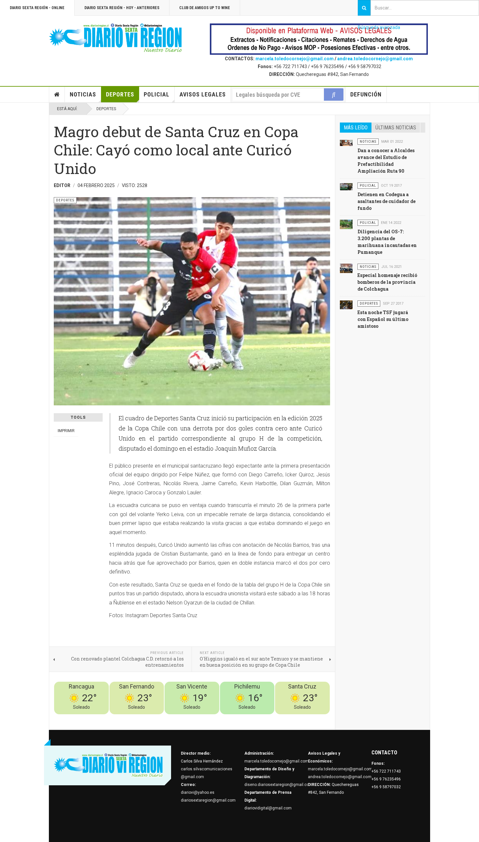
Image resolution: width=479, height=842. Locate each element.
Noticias (83, 94)
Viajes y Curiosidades (281, 718)
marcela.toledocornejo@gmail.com (294, 58)
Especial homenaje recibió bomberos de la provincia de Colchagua (387, 282)
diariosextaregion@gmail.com (208, 800)
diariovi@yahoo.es (197, 792)
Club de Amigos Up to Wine (204, 8)
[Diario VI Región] (115, 38)
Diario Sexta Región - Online (37, 8)
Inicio (57, 94)
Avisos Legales (203, 94)
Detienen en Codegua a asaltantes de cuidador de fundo (386, 201)
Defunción (366, 94)
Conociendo (215, 718)
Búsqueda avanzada (379, 27)
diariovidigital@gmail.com (268, 808)
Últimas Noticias (395, 127)
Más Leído (356, 127)
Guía (308, 718)
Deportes (120, 94)
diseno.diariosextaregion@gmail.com (278, 784)
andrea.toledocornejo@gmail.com (375, 58)
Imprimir (66, 430)
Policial (156, 94)
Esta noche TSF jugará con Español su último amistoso (382, 319)
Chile (233, 718)
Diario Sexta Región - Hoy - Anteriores (121, 8)
